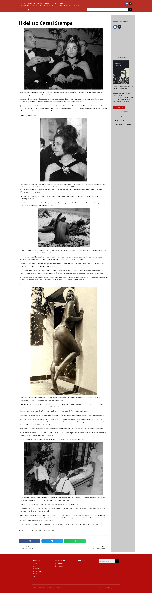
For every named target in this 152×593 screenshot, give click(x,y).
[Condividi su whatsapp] (75, 541)
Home (31, 10)
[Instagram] (130, 3)
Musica (129, 124)
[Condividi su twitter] (52, 541)
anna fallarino (25, 530)
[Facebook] (126, 3)
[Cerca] (130, 9)
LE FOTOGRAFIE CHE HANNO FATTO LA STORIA (42, 3)
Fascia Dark (124, 117)
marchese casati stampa (47, 530)
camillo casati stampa (35, 530)
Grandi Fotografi (119, 124)
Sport (116, 120)
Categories (24, 10)
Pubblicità (39, 10)
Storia (122, 120)
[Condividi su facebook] (29, 541)
